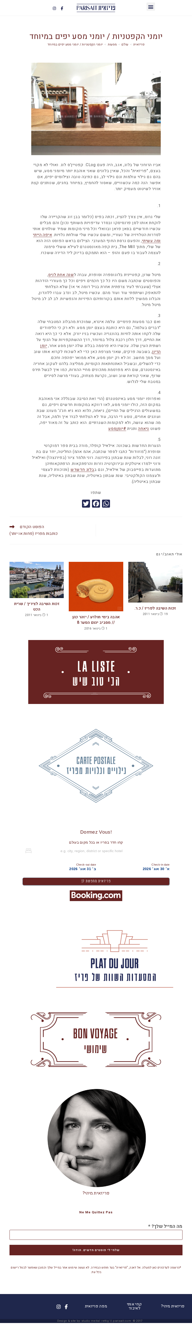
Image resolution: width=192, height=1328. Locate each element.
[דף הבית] (138, 44)
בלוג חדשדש (82, 470)
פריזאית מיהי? (96, 1193)
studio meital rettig (95, 1321)
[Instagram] (54, 8)
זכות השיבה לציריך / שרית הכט (37, 606)
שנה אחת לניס (61, 275)
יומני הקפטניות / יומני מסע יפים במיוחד (75, 44)
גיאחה (143, 429)
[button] (150, 6)
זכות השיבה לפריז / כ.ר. (155, 608)
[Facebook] (62, 8)
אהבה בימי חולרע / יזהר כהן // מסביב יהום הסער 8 (96, 620)
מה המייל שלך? (165, 1226)
